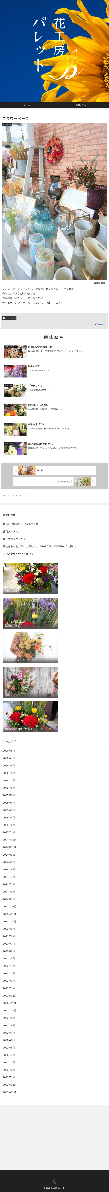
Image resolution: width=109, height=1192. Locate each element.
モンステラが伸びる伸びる (18, 553)
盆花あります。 (12, 531)
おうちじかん (10, 318)
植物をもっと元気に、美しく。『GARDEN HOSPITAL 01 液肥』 (40, 546)
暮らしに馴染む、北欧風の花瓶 (21, 524)
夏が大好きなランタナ (15, 539)
